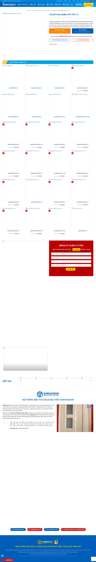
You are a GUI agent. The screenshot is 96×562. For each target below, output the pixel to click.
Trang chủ (29, 10)
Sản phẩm (35, 10)
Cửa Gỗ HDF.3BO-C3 (36, 116)
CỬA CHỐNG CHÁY (24, 4)
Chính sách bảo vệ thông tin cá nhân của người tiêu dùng (31, 552)
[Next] (45, 359)
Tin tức (73, 1)
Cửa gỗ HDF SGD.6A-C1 (13, 202)
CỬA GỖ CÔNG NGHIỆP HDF (45, 10)
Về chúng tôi (59, 1)
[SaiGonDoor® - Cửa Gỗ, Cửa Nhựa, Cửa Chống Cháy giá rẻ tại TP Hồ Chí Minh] (10, 4)
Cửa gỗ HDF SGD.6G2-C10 (36, 144)
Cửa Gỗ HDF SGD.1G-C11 (13, 231)
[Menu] (72, 4)
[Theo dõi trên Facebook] (91, 1)
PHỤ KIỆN (67, 4)
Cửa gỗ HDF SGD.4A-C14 (82, 202)
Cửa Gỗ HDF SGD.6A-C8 (13, 144)
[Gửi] (81, 4)
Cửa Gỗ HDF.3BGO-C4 (13, 116)
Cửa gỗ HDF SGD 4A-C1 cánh (82, 116)
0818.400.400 (9, 560)
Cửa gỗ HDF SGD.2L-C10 (59, 173)
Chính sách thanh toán (62, 552)
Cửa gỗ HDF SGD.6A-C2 (13, 173)
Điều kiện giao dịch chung (50, 552)
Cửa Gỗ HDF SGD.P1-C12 (59, 231)
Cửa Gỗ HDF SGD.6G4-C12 (36, 231)
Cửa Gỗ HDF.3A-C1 (13, 88)
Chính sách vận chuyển (61, 554)
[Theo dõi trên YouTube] (92, 1)
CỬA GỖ (34, 4)
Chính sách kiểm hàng (73, 552)
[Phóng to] (4, 55)
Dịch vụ (65, 1)
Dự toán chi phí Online (84, 1)
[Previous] (4, 359)
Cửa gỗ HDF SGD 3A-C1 (59, 116)
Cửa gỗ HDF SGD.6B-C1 (59, 144)
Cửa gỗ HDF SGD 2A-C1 (36, 88)
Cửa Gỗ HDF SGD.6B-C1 (59, 202)
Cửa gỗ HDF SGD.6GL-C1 (36, 173)
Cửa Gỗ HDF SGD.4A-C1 (82, 88)
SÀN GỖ (59, 4)
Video (77, 1)
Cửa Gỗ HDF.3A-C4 (82, 231)
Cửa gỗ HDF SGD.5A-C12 (82, 173)
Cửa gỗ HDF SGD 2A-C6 (36, 202)
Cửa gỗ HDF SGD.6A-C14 (82, 144)
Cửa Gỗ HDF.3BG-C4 (59, 88)
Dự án (69, 1)
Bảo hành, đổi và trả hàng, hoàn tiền (38, 554)
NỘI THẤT (51, 4)
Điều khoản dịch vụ (51, 554)
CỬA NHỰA (42, 4)
